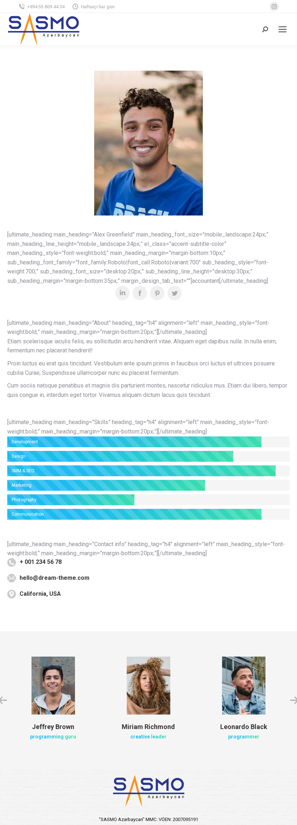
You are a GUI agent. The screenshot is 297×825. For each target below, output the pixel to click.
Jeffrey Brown (53, 726)
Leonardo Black (243, 726)
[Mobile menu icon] (282, 29)
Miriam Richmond (148, 726)
